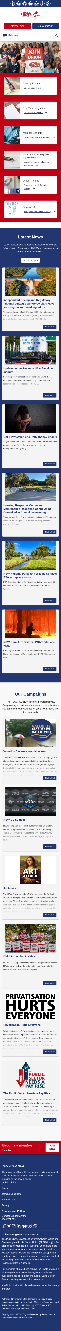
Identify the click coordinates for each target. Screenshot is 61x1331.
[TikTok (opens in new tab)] (42, 3)
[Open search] (56, 35)
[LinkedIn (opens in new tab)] (30, 3)
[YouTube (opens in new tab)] (36, 3)
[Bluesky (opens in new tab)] (18, 3)
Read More (50, 327)
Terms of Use (8, 1199)
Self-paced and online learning (37, 211)
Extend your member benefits (37, 137)
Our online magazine (33, 112)
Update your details (32, 88)
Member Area (17, 26)
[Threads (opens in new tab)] (48, 3)
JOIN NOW (52, 1147)
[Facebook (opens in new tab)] (12, 3)
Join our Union (45, 26)
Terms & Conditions (11, 1194)
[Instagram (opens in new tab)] (24, 3)
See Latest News (31, 260)
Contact (6, 1188)
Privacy (5, 1205)
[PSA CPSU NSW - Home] (30, 14)
